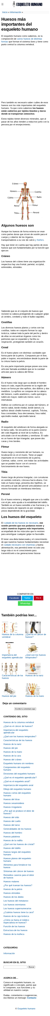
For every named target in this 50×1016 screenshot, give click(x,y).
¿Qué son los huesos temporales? (35, 656)
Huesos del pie (9, 696)
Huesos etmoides (11, 893)
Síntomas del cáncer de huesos (18, 871)
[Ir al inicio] (27, 6)
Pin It (38, 598)
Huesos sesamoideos (13, 803)
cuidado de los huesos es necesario (21, 523)
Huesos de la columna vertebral (12, 635)
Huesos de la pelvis (12, 889)
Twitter (27, 598)
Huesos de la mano (34, 696)
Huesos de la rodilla (12, 840)
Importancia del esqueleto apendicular (12, 656)
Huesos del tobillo (12, 848)
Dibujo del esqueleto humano (17, 789)
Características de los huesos (12, 676)
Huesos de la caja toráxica (16, 916)
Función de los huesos (14, 926)
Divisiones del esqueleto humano (19, 773)
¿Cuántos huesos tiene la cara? (18, 912)
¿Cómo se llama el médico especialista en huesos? (16, 921)
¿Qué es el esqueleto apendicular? (20, 777)
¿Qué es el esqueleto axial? (16, 781)
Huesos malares (11, 881)
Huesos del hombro (12, 833)
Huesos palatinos (11, 836)
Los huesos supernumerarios (17, 908)
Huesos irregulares (12, 807)
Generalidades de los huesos (17, 829)
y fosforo (39, 240)
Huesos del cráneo (12, 759)
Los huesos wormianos (14, 904)
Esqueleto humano (26, 1008)
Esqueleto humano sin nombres (18, 763)
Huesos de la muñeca (13, 934)
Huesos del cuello (12, 821)
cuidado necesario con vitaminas (19, 545)
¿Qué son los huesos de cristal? (18, 844)
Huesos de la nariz (34, 675)
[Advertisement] (25, 74)
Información (15, 12)
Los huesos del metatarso (15, 901)
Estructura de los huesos (15, 930)
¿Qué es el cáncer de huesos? (35, 635)
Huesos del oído (11, 817)
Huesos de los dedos (13, 897)
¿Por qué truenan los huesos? (17, 885)
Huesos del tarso (11, 825)
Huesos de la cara (12, 756)
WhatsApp (25, 603)
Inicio (4, 12)
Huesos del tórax (11, 799)
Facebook (14, 598)
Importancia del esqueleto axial (18, 785)
